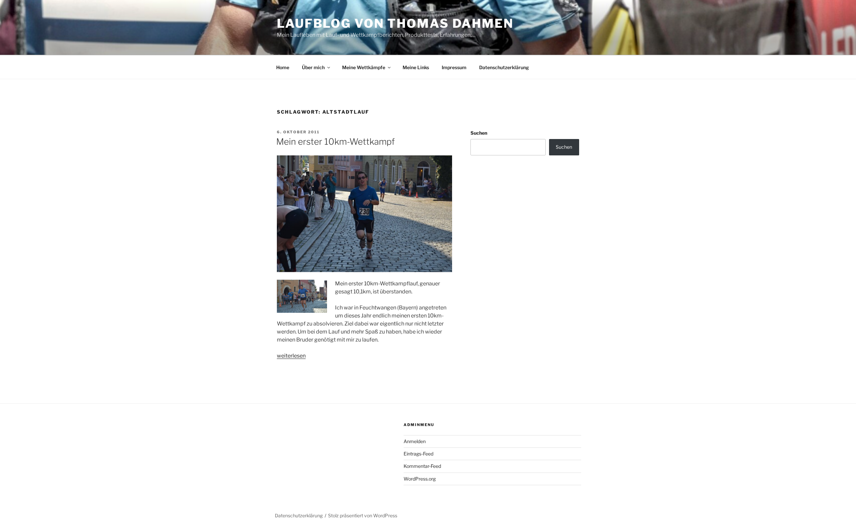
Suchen (478, 133)
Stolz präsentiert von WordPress (362, 515)
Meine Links (416, 67)
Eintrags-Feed (418, 453)
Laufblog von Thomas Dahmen (395, 23)
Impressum (454, 67)
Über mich (313, 67)
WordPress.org (420, 479)
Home (282, 67)
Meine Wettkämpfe (363, 67)
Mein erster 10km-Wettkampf (335, 141)
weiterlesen (291, 356)
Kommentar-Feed (422, 466)
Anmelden (415, 441)
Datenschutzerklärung (504, 67)
